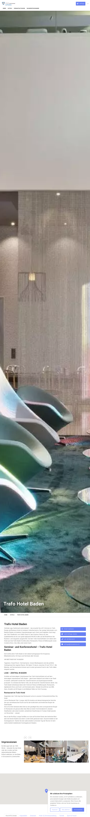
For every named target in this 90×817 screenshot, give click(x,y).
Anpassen (55, 809)
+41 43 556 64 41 (69, 639)
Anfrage (81, 3)
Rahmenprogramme (33, 8)
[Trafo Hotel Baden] (8, 3)
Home (5, 615)
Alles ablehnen (66, 809)
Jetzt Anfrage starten (70, 634)
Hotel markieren (69, 629)
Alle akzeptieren (78, 809)
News (4, 8)
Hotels (10, 8)
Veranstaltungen (19, 8)
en (88, 3)
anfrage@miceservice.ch (71, 644)
